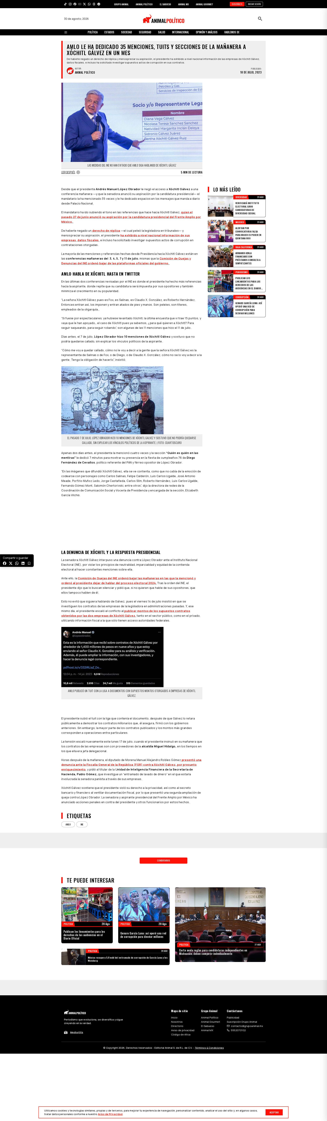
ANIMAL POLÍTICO (144, 4)
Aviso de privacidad (182, 1030)
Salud (161, 32)
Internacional (180, 32)
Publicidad (233, 1017)
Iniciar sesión (254, 4)
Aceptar (274, 1112)
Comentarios (163, 860)
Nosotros (177, 1021)
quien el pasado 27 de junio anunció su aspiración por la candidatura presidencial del (131, 217)
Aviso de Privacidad (110, 1114)
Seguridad (145, 32)
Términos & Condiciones (209, 1047)
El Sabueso (207, 1026)
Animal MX (207, 1030)
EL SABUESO (165, 4)
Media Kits (76, 1032)
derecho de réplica (106, 230)
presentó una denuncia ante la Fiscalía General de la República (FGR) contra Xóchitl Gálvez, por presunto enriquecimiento (131, 764)
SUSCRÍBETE (237, 4)
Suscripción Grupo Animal (242, 1021)
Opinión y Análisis (206, 32)
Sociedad (126, 32)
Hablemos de (231, 32)
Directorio (177, 1026)
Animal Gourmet (210, 1021)
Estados (109, 32)
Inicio (174, 1017)
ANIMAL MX (183, 4)
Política (93, 32)
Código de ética (180, 1034)
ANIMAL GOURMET (204, 4)
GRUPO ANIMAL (121, 4)
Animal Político (209, 1017)
